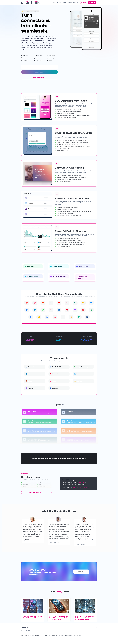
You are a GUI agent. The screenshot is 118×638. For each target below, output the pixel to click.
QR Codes (25, 60)
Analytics (49, 60)
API (41, 635)
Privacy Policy (46, 635)
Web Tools (39, 60)
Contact (32, 635)
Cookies (37, 635)
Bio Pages (25, 55)
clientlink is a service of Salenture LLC (71, 635)
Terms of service (55, 635)
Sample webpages (73, 2)
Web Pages (52, 58)
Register (92, 2)
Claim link (39, 72)
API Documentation (35, 492)
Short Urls (39, 55)
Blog (54, 2)
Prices (59, 2)
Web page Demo (39, 77)
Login (84, 2)
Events (38, 58)
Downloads (52, 55)
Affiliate (27, 635)
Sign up (80, 572)
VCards (25, 58)
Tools (64, 2)
